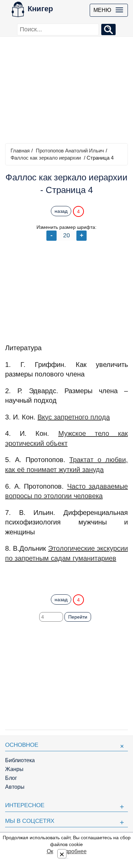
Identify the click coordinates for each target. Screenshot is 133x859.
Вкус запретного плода (74, 417)
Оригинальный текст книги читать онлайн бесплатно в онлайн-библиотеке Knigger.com (66, 576)
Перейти (77, 617)
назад (61, 211)
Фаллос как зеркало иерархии (46, 158)
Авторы (15, 787)
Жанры (14, 769)
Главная (20, 150)
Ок (50, 851)
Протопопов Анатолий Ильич (70, 150)
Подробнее (72, 851)
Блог (11, 778)
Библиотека (20, 760)
